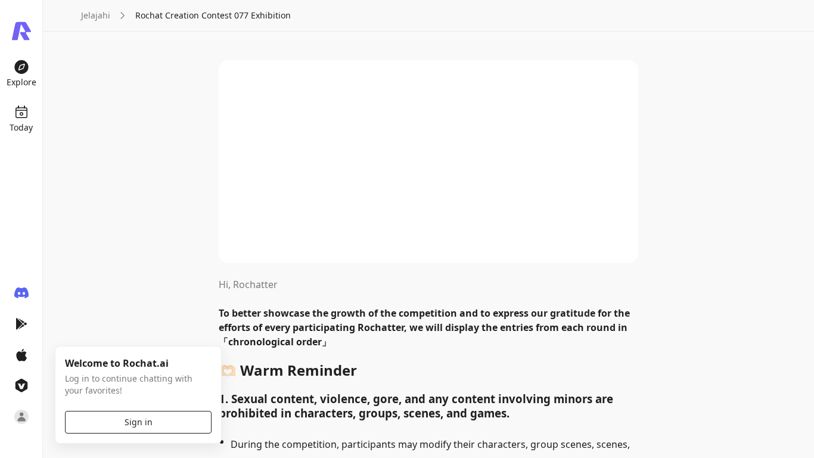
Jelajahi (95, 15)
